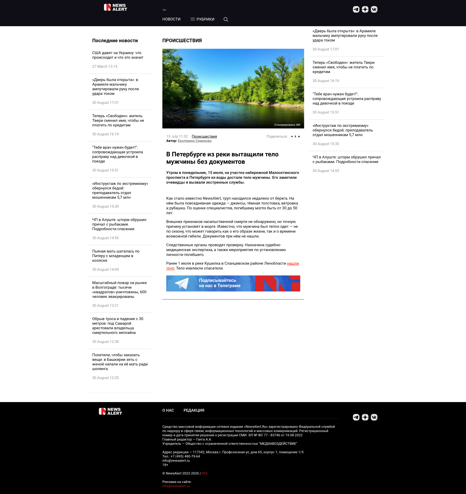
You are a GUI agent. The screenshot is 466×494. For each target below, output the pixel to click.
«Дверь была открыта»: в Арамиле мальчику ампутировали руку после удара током (115, 86)
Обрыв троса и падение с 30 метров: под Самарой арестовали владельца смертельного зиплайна (117, 325)
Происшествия (204, 136)
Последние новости (115, 40)
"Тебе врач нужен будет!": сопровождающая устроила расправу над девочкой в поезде (117, 154)
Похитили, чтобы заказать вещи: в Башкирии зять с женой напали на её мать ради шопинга (120, 362)
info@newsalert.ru (176, 486)
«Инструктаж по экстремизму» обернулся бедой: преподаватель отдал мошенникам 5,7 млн (120, 190)
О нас (168, 410)
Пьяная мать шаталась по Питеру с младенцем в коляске (115, 256)
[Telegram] (298, 136)
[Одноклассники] (295, 136)
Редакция (194, 410)
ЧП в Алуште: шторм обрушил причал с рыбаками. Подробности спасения (119, 224)
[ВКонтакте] (292, 136)
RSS (204, 473)
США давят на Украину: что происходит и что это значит (117, 55)
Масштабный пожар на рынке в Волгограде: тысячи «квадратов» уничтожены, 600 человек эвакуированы (119, 289)
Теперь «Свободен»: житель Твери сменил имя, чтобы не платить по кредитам (118, 120)
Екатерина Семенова (195, 141)
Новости (171, 19)
